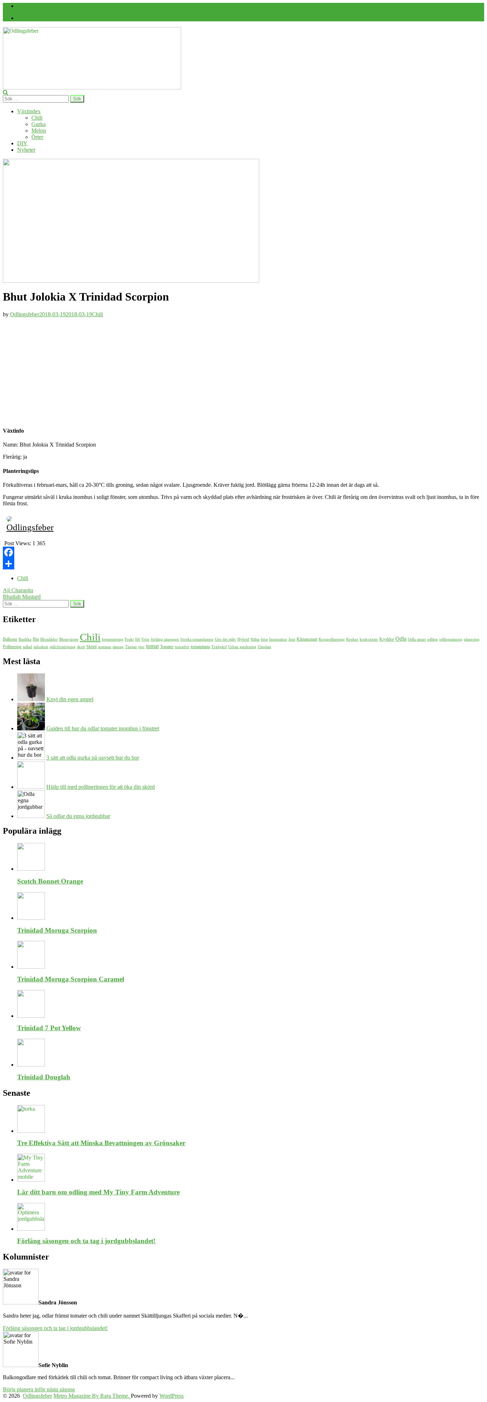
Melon (38, 130)
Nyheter (26, 150)
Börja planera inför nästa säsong (39, 1389)
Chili (36, 118)
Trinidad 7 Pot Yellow (49, 1028)
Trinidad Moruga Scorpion (57, 930)
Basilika (25, 639)
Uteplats (264, 647)
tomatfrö (182, 647)
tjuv (141, 647)
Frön (145, 639)
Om (21, 6)
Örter (37, 137)
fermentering (112, 639)
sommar (104, 647)
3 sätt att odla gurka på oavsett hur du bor (92, 758)
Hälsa (255, 639)
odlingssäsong (450, 639)
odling (432, 639)
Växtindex (29, 111)
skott (81, 647)
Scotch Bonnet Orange (50, 881)
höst (264, 639)
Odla (400, 639)
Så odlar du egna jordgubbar (78, 816)
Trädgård (219, 647)
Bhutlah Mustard (22, 597)
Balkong (10, 639)
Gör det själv (225, 639)
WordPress (171, 1396)
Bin (36, 639)
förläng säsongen (165, 639)
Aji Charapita (18, 590)
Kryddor (386, 639)
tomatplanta (200, 646)
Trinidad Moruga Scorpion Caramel (70, 979)
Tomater (167, 646)
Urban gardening (242, 647)
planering (472, 639)
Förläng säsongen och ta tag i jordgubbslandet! (86, 1241)
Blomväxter (68, 639)
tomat (152, 646)
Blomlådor (49, 639)
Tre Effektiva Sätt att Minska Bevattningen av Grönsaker (101, 1143)
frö (137, 639)
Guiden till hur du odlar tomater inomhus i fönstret (102, 728)
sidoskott (41, 647)
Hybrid (243, 639)
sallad (27, 647)
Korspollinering (332, 639)
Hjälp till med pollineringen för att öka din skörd (100, 787)
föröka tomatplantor (197, 639)
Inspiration (278, 639)
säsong (118, 647)
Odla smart (417, 639)
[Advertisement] (243, 370)
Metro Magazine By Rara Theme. (92, 1396)
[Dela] (243, 563)
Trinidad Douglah (43, 1077)
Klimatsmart (307, 639)
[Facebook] (18, 18)
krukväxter (369, 639)
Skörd (91, 646)
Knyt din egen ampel (69, 699)
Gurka (38, 124)
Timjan (131, 647)
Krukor (352, 639)
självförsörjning (63, 647)
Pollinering (12, 646)
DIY (22, 143)
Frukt (129, 639)
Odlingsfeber (24, 314)
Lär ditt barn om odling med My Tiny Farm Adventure (98, 1192)
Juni (291, 639)
